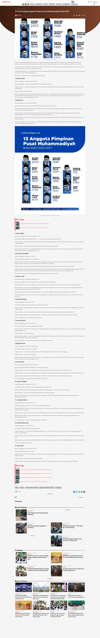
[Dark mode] (91, 2)
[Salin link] (84, 15)
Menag (16, 487)
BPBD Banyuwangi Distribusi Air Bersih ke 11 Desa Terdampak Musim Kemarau (22, 615)
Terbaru (32, 4)
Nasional (45, 4)
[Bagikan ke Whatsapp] (82, 15)
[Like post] (16, 491)
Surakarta (22, 487)
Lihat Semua (82, 550)
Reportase (19, 14)
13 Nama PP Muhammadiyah (31, 487)
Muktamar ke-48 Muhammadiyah (46, 487)
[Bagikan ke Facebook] (74, 15)
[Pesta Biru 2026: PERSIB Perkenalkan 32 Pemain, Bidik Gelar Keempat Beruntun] (23, 587)
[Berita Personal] (26, 4)
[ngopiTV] (89, 2)
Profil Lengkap (58, 487)
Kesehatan (59, 4)
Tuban (64, 567)
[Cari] (72, 2)
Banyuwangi (66, 554)
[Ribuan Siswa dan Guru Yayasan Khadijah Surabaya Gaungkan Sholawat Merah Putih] (21, 557)
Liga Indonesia (18, 594)
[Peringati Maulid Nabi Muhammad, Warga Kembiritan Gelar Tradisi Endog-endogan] (21, 570)
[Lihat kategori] (94, 4)
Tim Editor (80, 497)
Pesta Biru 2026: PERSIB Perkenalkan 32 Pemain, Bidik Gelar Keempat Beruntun (23, 597)
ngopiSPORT (52, 4)
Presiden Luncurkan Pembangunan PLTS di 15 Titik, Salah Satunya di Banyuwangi (41, 597)
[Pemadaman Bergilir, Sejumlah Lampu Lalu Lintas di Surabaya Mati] (56, 540)
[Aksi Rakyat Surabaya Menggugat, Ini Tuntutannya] (21, 527)
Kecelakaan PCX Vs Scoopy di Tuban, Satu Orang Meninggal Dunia (76, 596)
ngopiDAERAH (38, 4)
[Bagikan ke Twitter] (77, 15)
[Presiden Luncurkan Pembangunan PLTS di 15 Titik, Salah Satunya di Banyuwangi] (41, 587)
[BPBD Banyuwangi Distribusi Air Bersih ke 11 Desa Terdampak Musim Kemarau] (56, 557)
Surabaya (30, 554)
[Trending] (23, 4)
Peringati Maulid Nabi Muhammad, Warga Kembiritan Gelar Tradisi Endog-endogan (41, 615)
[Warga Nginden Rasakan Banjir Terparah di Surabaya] (21, 515)
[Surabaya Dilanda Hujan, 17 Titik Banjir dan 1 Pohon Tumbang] (56, 527)
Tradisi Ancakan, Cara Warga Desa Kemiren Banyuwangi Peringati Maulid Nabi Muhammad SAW (58, 597)
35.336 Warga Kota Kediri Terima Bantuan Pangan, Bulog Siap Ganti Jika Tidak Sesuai (76, 615)
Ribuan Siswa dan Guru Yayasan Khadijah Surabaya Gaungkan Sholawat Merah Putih (38, 557)
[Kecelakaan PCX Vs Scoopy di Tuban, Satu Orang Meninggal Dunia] (56, 570)
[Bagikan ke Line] (79, 15)
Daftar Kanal (74, 4)
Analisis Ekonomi (71, 612)
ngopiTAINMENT (66, 4)
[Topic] (28, 4)
